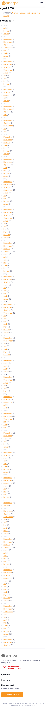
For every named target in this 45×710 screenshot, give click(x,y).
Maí (4, 50)
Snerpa (4, 680)
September (8, 47)
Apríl (5, 53)
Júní (5, 78)
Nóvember (7, 42)
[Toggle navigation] (41, 3)
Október (6, 45)
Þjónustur (5, 675)
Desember (7, 39)
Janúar (6, 33)
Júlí (4, 28)
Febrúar (6, 31)
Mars (5, 148)
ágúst (5, 73)
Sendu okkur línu (13, 695)
